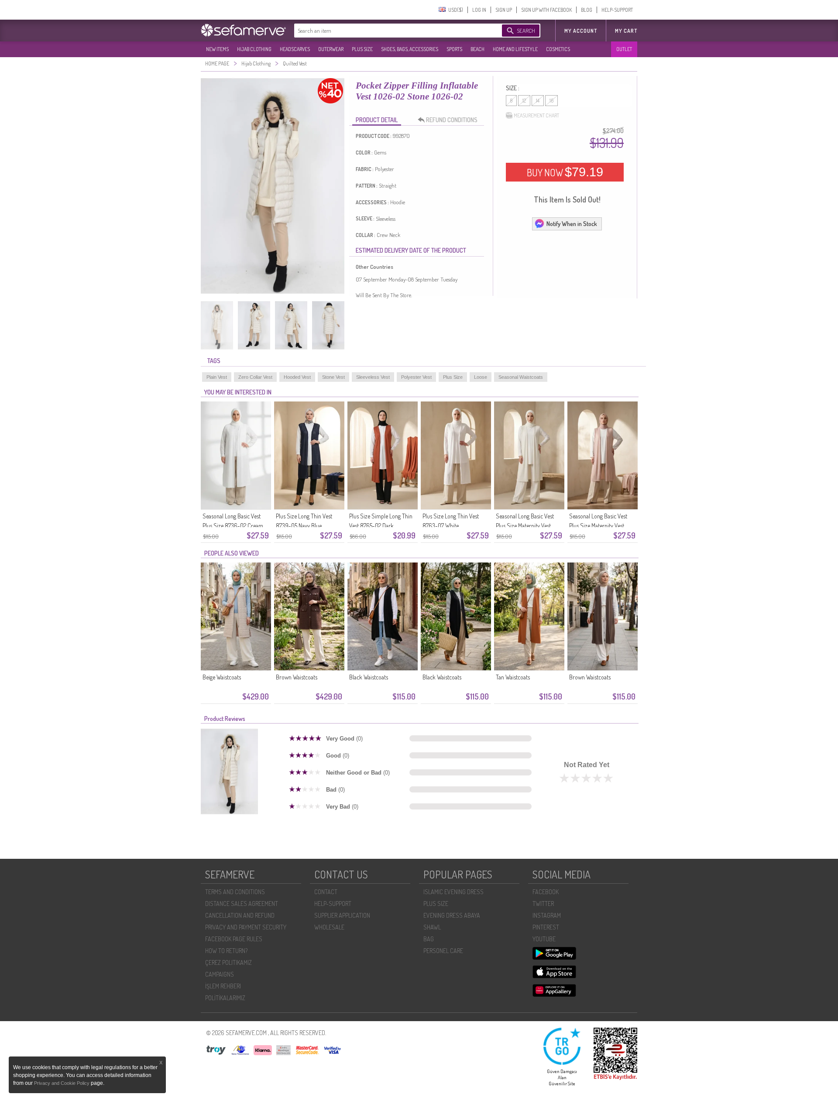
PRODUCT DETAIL (377, 119)
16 (551, 100)
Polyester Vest (416, 377)
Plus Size (453, 377)
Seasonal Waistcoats (520, 377)
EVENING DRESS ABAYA (451, 915)
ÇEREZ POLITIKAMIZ (228, 962)
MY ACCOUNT (580, 30)
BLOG (586, 10)
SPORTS (454, 49)
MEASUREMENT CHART (536, 115)
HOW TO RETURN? (226, 950)
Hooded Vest (297, 377)
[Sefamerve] (245, 30)
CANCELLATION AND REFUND (240, 915)
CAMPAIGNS (219, 974)
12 (524, 100)
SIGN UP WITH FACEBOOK (546, 10)
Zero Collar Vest (255, 377)
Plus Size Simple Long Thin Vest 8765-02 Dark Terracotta (380, 525)
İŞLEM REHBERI (223, 986)
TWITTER (543, 903)
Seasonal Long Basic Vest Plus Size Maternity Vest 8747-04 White (525, 525)
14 (537, 100)
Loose (480, 377)
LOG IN (479, 10)
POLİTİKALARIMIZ (225, 998)
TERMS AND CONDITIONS (235, 891)
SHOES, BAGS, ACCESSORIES (409, 49)
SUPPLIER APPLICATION (342, 915)
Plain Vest (216, 377)
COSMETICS (558, 49)
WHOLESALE (329, 927)
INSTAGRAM (546, 915)
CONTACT (325, 891)
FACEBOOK (545, 891)
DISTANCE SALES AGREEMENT (241, 903)
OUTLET (624, 49)
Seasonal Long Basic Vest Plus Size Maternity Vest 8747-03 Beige (598, 525)
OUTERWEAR (330, 49)
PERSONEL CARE (443, 950)
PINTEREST (545, 927)
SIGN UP (503, 10)
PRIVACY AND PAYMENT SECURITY (245, 927)
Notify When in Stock (571, 223)
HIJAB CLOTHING (254, 49)
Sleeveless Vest (373, 377)
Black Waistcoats (368, 677)
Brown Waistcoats (296, 677)
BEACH (477, 49)
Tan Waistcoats (513, 677)
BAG (428, 939)
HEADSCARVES (295, 49)
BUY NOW (565, 172)
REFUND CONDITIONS (451, 119)
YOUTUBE (544, 939)
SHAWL (432, 927)
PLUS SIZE (362, 49)
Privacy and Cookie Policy (62, 1083)
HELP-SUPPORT (617, 10)
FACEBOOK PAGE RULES (233, 939)
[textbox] (389, 31)
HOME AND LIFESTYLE (515, 49)
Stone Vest (333, 377)
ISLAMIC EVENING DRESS (453, 891)
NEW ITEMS (217, 49)
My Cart (626, 30)
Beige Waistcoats (222, 677)
